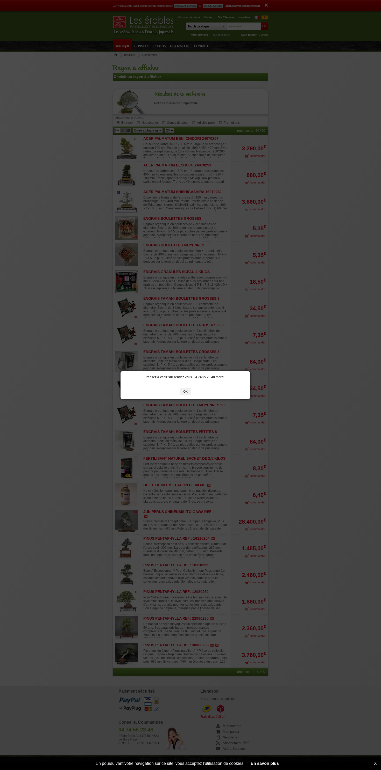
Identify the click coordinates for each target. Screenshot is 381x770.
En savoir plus (265, 763)
